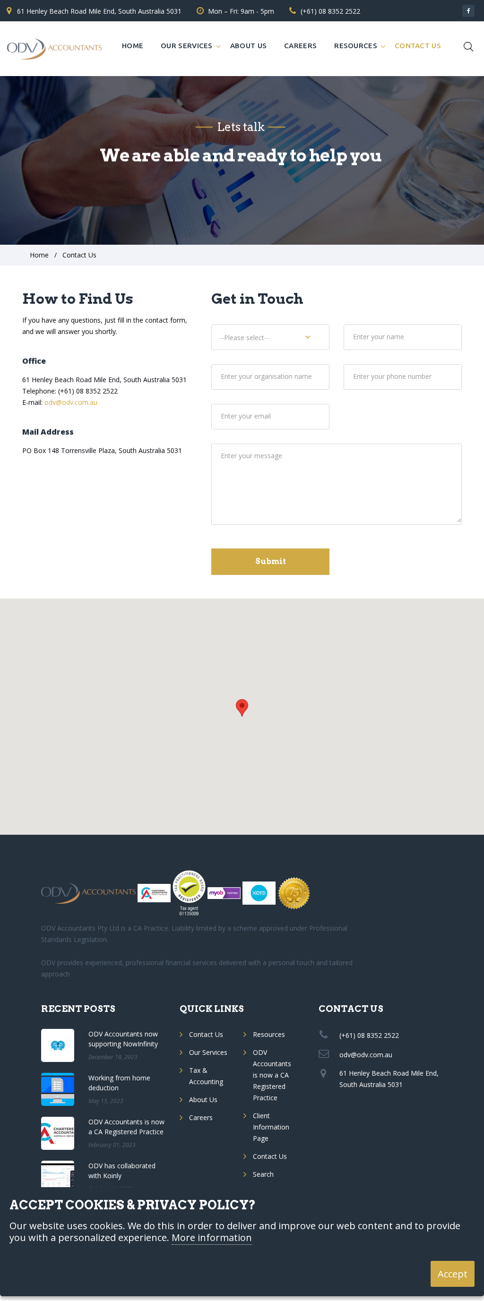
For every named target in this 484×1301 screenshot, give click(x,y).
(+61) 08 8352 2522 (330, 11)
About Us (248, 46)
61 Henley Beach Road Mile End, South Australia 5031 (99, 11)
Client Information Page (271, 1127)
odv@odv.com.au (70, 402)
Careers (300, 46)
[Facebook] (468, 11)
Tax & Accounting (206, 1076)
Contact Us (418, 46)
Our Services (187, 46)
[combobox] (270, 337)
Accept (452, 1273)
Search (263, 1174)
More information (212, 1238)
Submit (270, 561)
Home (132, 46)
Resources (355, 46)
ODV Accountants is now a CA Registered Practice (272, 1075)
